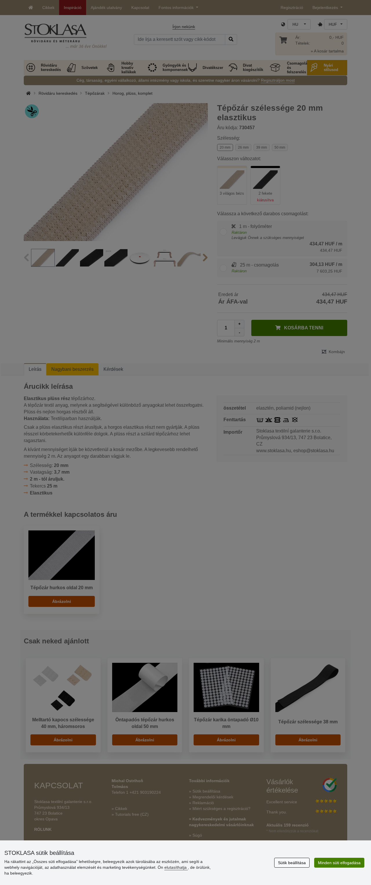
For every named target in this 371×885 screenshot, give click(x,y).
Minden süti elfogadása (339, 862)
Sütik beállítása (292, 862)
